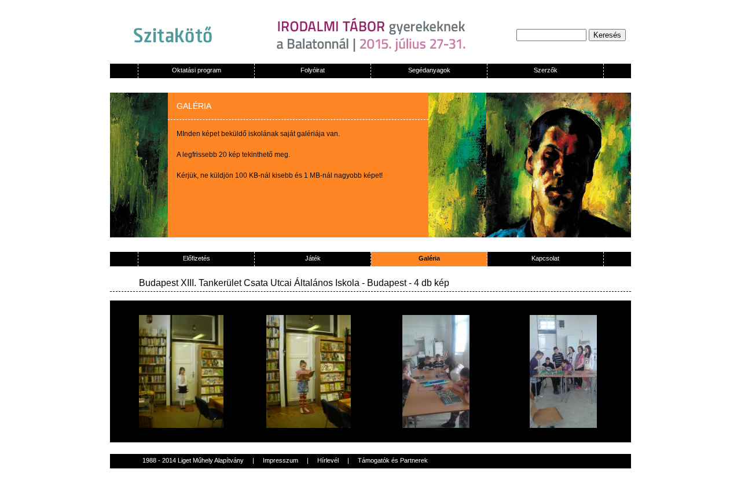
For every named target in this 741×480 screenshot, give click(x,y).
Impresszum (280, 460)
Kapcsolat (545, 258)
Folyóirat (312, 70)
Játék (313, 258)
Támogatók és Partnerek (393, 460)
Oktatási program (196, 70)
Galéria (429, 258)
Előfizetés (196, 258)
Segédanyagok (429, 70)
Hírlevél (328, 460)
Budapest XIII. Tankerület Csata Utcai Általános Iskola (249, 283)
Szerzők (545, 70)
